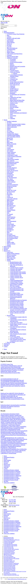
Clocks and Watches (15, 72)
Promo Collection (11, 225)
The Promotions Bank (12, 238)
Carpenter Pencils (14, 70)
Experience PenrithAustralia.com (19, 579)
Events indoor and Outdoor (16, 82)
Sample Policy (10, 259)
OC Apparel (10, 214)
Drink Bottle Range (11, 163)
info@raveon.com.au (14, 505)
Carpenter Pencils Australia (16, 267)
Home (5, 31)
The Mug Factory (11, 235)
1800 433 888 (4, 22)
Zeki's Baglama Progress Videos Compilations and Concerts (18, 340)
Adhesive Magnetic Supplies (14, 125)
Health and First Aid (15, 83)
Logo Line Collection (12, 198)
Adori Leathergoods (12, 127)
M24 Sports (10, 201)
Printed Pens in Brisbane (16, 295)
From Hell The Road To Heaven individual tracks (18, 330)
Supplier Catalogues (12, 121)
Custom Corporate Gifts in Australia (11, 549)
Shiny (8, 232)
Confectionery (10, 39)
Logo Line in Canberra (15, 287)
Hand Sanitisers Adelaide (16, 284)
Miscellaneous (13, 98)
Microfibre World (11, 205)
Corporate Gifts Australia (16, 269)
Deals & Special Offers (12, 56)
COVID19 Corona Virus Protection (15, 34)
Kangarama (10, 194)
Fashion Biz (10, 176)
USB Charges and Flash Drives (14, 53)
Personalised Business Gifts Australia (11, 558)
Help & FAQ (7, 250)
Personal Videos (11, 256)
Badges (12, 63)
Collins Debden (11, 153)
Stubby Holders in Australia (17, 307)
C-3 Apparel (10, 146)
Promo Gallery (10, 227)
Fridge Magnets (11, 42)
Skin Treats (9, 234)
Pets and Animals (14, 107)
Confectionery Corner (12, 155)
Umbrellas (12, 118)
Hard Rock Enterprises (12, 184)
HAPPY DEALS (14, 89)
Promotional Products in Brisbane (12, 471)
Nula (8, 212)
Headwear (9, 44)
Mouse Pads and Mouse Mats (17, 100)
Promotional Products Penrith (11, 480)
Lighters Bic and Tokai (15, 97)
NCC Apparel (10, 207)
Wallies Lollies (10, 242)
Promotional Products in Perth (11, 477)
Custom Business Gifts (15, 274)
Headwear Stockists (12, 186)
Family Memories (14, 332)
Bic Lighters (10, 139)
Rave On (9, 231)
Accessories (13, 59)
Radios (11, 108)
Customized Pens (11, 49)
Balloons (12, 65)
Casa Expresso (10, 149)
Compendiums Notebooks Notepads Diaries (16, 75)
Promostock (10, 228)
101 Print (9, 122)
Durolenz (9, 166)
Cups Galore (10, 158)
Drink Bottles (10, 41)
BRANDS (12, 69)
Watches (15, 73)
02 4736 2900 (12, 499)
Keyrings (9, 45)
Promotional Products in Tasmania (18, 300)
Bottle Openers (13, 67)
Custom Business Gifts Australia (18, 273)
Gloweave (9, 183)
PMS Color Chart (11, 257)
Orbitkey (9, 215)
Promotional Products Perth (16, 305)
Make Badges (10, 203)
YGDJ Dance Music (15, 336)
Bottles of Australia (11, 143)
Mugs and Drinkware (12, 48)
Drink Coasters (10, 165)
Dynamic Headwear (12, 167)
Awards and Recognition (16, 62)
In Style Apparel (11, 191)
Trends (8, 241)
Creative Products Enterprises (14, 156)
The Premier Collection (12, 236)
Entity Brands (10, 172)
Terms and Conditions (9, 482)
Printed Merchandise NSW (16, 294)
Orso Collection (11, 218)
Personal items (13, 105)
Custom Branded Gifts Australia (18, 272)
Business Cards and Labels (13, 38)
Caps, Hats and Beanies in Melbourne (12, 539)
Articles (9, 260)
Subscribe (6, 345)
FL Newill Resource (12, 177)
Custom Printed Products (16, 281)
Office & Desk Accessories (16, 101)
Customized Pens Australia (16, 283)
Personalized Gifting (15, 293)
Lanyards (9, 46)
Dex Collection (10, 160)
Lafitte (8, 196)
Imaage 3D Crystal (11, 190)
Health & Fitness (14, 90)
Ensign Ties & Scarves (12, 170)
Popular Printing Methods (13, 253)
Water (11, 117)
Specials (6, 249)
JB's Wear (9, 193)
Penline (8, 219)
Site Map (6, 481)
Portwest (9, 222)
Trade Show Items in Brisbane (17, 311)
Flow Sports (10, 179)
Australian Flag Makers (12, 134)
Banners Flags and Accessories (17, 66)
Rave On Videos (11, 342)
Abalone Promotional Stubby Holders (16, 124)
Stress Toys (9, 51)
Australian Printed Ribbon (13, 135)
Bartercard (6, 248)
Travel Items (13, 115)
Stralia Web (10, 579)
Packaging (12, 104)
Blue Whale (10, 142)
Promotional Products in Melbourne (12, 475)
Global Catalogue (11, 181)
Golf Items (12, 87)
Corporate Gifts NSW (15, 270)
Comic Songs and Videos (16, 322)
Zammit (9, 245)
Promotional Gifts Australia (16, 303)
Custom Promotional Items (16, 280)
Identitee (9, 188)
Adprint (9, 128)
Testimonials (7, 343)
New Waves (10, 208)
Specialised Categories (15, 110)
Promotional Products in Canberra (12, 472)
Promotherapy (10, 229)
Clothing (9, 36)
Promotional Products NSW (17, 301)
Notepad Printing (11, 210)
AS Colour (9, 131)
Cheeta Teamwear (11, 152)
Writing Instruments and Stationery (18, 112)
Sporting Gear (13, 111)
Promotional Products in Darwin (12, 474)
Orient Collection (11, 217)
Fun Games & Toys (15, 84)
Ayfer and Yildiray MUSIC (13, 136)
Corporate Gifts (14, 79)
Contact (6, 346)
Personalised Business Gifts (16, 288)
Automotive (13, 60)
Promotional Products (9, 32)
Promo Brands (10, 224)
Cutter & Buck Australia (13, 159)
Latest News (10, 252)
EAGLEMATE (10, 169)
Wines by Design (11, 243)
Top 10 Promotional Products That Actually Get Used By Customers (18, 309)
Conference (13, 77)
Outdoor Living (14, 103)
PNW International (11, 221)
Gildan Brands (10, 180)
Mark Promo (10, 204)
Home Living (13, 91)
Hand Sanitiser (7, 246)
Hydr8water (10, 187)
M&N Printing (10, 200)
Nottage (9, 211)
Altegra (8, 129)
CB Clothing (10, 150)
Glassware (12, 86)
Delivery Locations (11, 255)
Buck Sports (10, 145)
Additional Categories (12, 58)
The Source (10, 239)
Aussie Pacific (10, 132)
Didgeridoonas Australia (13, 162)
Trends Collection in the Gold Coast (11, 575)
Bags (8, 35)
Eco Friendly (13, 80)
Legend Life (10, 197)
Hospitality (12, 93)
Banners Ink (10, 138)
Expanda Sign (10, 174)
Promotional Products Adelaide (11, 470)
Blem (8, 141)
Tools (11, 114)
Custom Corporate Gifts (16, 276)
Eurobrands (10, 173)
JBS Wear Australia (15, 286)
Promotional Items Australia (17, 304)
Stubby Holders (11, 52)
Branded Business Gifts (16, 262)
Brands (5, 120)
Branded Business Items (16, 263)
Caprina (9, 148)
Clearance (9, 55)
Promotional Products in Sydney (12, 478)
